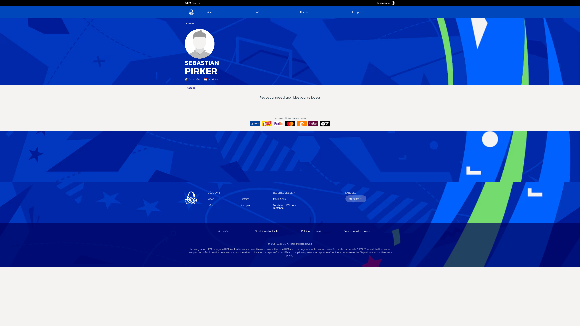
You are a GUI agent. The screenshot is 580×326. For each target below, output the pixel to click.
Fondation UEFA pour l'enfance (284, 207)
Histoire (244, 199)
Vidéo (211, 199)
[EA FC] (325, 123)
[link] (258, 12)
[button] (212, 12)
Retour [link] (191, 23)
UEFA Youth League (191, 12)
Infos (210, 205)
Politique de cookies (312, 231)
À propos (245, 205)
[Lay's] (267, 123)
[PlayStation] (255, 123)
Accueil (191, 88)
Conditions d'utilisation (267, 231)
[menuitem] (227, 12)
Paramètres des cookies (357, 231)
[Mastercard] (290, 123)
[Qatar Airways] (313, 123)
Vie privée (223, 231)
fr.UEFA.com (280, 199)
